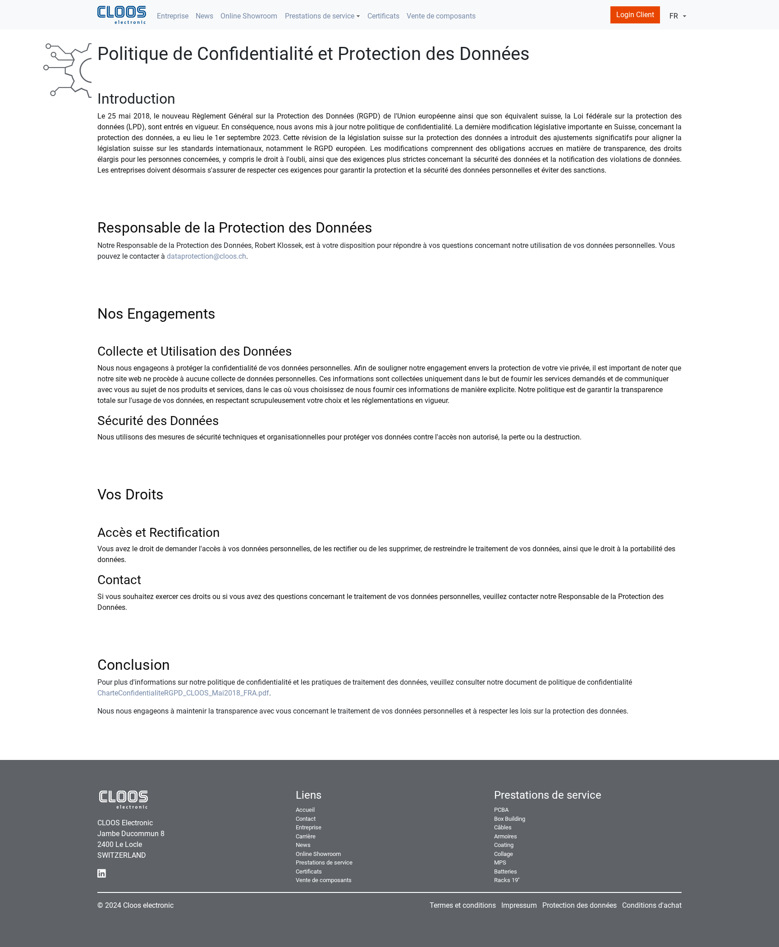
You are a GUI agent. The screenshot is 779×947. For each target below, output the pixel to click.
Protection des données (579, 905)
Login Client (635, 14)
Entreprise (172, 16)
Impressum (519, 905)
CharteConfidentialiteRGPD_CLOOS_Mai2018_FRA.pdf (183, 693)
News (204, 16)
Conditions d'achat (652, 905)
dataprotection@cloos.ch (206, 256)
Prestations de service (319, 16)
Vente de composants (441, 16)
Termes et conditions (463, 905)
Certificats (383, 16)
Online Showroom (248, 16)
